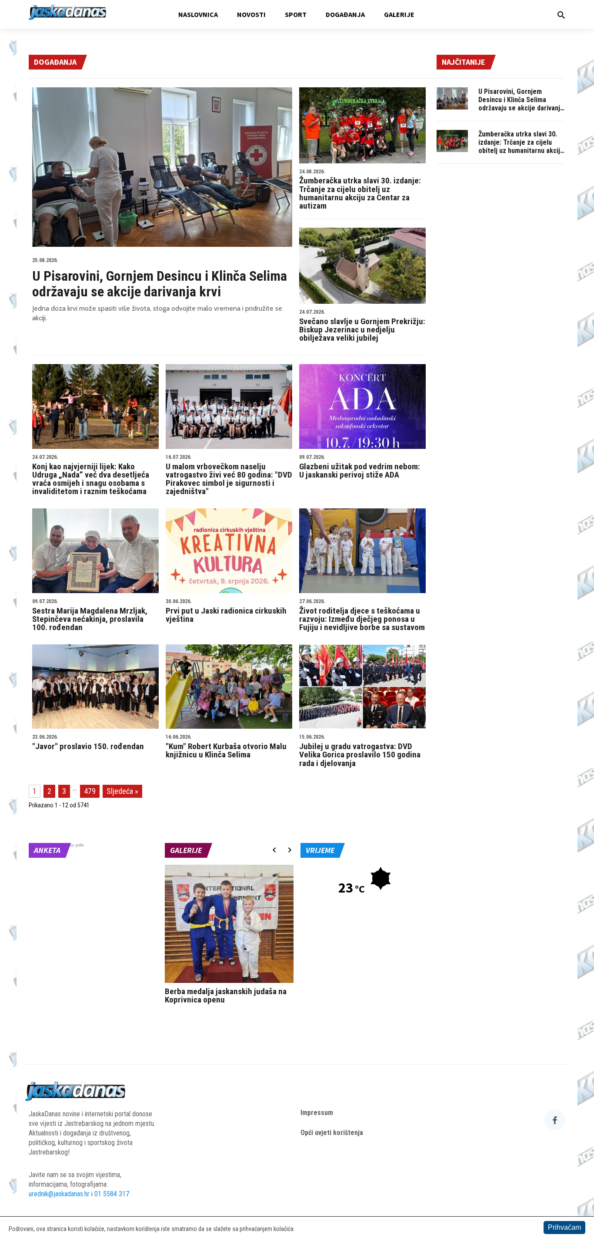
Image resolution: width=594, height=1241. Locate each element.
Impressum (316, 1112)
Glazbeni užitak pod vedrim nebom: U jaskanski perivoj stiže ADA (359, 467)
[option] (229, 937)
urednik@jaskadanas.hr (59, 1194)
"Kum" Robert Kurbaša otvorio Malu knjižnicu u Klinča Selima (226, 747)
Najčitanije (463, 62)
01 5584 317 (111, 1194)
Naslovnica (198, 14)
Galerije (399, 14)
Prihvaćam (564, 1227)
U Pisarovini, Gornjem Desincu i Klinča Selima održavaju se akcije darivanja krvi (159, 278)
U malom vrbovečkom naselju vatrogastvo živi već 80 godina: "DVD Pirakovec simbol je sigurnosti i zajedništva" (229, 475)
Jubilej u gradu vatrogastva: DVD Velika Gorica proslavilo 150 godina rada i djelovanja (359, 751)
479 (90, 791)
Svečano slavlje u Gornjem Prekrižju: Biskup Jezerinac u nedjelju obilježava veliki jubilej (362, 326)
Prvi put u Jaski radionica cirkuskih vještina (226, 611)
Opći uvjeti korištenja (331, 1132)
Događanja (345, 14)
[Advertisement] (501, 303)
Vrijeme (320, 850)
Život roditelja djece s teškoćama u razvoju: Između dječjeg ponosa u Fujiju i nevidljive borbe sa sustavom (362, 615)
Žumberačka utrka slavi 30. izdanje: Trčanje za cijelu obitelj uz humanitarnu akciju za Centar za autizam (360, 190)
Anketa (47, 850)
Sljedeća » (122, 791)
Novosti (251, 14)
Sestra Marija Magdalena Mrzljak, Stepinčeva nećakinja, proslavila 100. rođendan (89, 615)
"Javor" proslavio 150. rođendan (88, 742)
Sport (296, 14)
